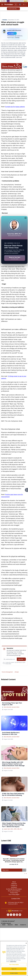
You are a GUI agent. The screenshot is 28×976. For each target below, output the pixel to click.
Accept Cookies (14, 973)
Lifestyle (17, 672)
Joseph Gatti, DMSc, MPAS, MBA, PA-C (13, 829)
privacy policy (8, 663)
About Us (10, 924)
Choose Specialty (12, 8)
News (16, 924)
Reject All (14, 969)
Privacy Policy (14, 892)
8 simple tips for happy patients (15, 107)
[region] (14, 958)
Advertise (14, 883)
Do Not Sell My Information (14, 889)
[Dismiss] (25, 218)
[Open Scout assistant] (20, 4)
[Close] (26, 943)
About (14, 882)
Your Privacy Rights (14, 894)
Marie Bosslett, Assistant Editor (11, 707)
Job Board (14, 887)
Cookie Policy (13, 961)
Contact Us (14, 885)
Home (3, 924)
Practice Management (7, 672)
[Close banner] (26, 2)
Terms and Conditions (14, 891)
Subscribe (20, 659)
